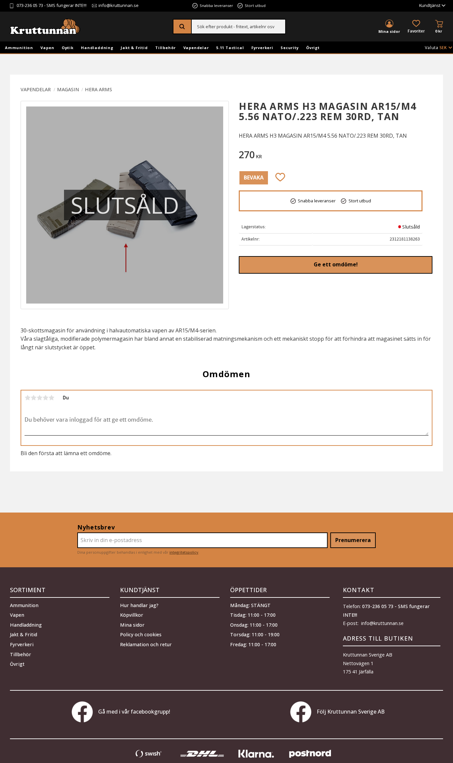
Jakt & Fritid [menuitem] (134, 47)
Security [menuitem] (289, 47)
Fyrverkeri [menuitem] (262, 47)
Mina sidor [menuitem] (389, 31)
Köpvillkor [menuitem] (131, 615)
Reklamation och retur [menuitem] (146, 644)
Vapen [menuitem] (47, 47)
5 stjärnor (51, 398)
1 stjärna (28, 398)
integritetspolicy (183, 552)
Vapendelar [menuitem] (196, 47)
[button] (416, 27)
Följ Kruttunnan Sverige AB (351, 711)
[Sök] (182, 27)
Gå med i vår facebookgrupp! (134, 711)
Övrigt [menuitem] (313, 47)
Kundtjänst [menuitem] (429, 5)
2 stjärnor (33, 398)
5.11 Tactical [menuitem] (230, 47)
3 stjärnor (39, 398)
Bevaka (254, 177)
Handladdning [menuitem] (97, 47)
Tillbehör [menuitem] (165, 47)
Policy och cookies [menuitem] (141, 634)
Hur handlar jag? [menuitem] (139, 605)
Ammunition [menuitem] (19, 47)
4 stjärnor (45, 398)
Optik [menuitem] (68, 47)
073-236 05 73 (30, 5)
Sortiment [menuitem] (27, 590)
